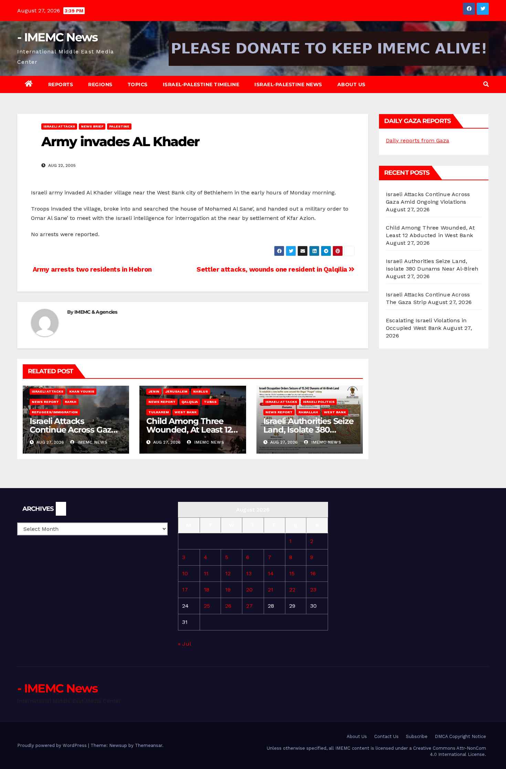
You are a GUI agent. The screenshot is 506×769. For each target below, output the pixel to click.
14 (271, 573)
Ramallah (308, 412)
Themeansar (148, 745)
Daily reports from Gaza (417, 140)
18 (206, 589)
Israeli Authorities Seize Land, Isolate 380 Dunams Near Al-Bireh (308, 429)
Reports (60, 84)
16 (313, 573)
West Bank (186, 412)
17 (185, 589)
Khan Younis (81, 391)
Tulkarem (158, 412)
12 (228, 573)
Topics (138, 84)
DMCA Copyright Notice (460, 736)
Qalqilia (189, 402)
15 (292, 573)
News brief (92, 126)
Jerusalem (176, 391)
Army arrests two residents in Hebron (91, 269)
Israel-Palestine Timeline (201, 84)
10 (185, 573)
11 (206, 573)
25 (207, 606)
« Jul (184, 643)
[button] (486, 84)
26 (228, 606)
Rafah (70, 402)
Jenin (153, 391)
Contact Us (386, 736)
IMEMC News (92, 442)
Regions (100, 84)
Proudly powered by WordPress (52, 745)
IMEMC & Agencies (95, 312)
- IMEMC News (57, 37)
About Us (351, 84)
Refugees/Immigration (55, 412)
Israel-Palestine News (288, 84)
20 (249, 589)
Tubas (210, 402)
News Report (45, 402)
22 (292, 589)
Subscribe (417, 736)
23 (313, 589)
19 (228, 589)
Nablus (200, 391)
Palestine (119, 126)
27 (249, 606)
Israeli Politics (319, 402)
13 (249, 573)
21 (270, 589)
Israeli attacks (59, 126)
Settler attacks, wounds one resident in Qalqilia (273, 269)
